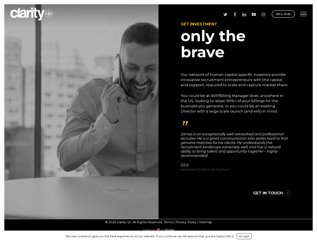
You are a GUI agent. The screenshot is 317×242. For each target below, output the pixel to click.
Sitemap (205, 222)
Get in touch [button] (268, 193)
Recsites (169, 229)
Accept (244, 236)
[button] (303, 14)
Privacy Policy (186, 222)
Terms (168, 222)
